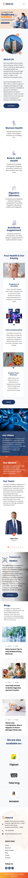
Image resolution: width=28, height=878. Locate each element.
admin (9, 646)
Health (16, 646)
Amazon (14, 801)
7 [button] (20, 547)
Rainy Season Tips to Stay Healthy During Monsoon (13, 651)
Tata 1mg (14, 783)
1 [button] (8, 547)
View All (8, 402)
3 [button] (12, 547)
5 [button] (16, 547)
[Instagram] (12, 868)
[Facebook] (6, 868)
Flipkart (14, 764)
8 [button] (22, 547)
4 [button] (14, 547)
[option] (14, 527)
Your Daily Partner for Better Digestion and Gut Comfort (13, 687)
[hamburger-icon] (24, 4)
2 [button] (10, 547)
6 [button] (18, 547)
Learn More (11, 105)
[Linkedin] (9, 868)
